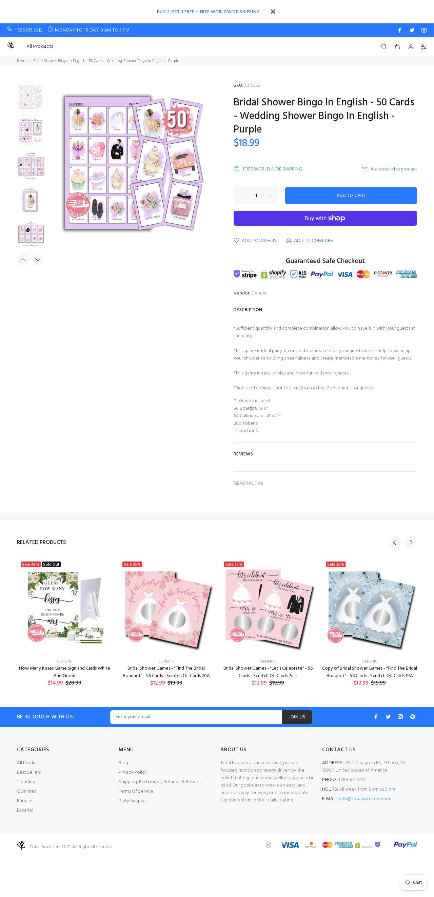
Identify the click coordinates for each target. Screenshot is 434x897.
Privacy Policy (133, 772)
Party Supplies (133, 801)
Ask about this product (394, 169)
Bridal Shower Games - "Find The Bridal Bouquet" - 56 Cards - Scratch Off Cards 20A (166, 672)
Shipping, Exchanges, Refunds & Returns (160, 782)
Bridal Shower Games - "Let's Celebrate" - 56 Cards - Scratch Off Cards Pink (268, 672)
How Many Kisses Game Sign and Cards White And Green (64, 672)
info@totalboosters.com (364, 799)
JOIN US (297, 717)
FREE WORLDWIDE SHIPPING (272, 169)
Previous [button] (23, 259)
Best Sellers (29, 772)
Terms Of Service (136, 791)
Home (22, 61)
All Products (39, 46)
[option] (30, 101)
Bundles (25, 801)
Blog (123, 763)
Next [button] (37, 259)
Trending (26, 782)
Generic (259, 293)
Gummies (26, 791)
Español (25, 810)
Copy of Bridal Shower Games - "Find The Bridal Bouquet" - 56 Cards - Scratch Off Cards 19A (369, 672)
